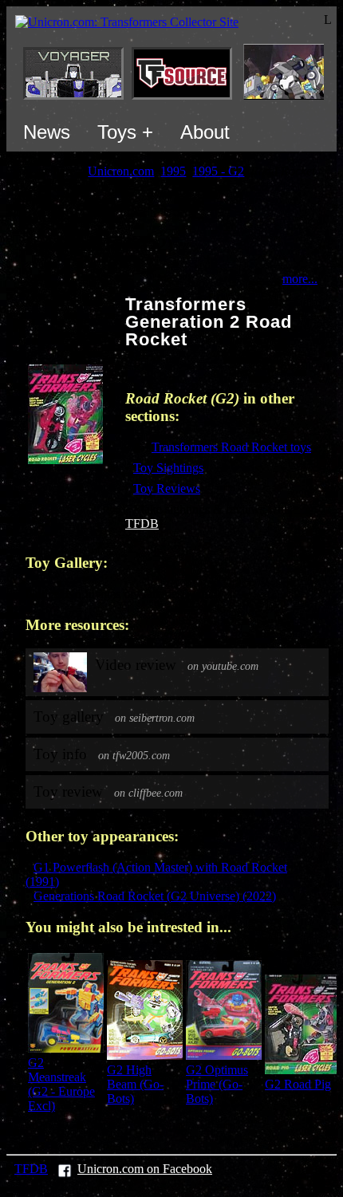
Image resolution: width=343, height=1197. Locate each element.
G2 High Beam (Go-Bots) (135, 1084)
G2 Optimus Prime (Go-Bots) (217, 1084)
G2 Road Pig (298, 1084)
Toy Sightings (168, 467)
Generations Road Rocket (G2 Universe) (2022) (155, 896)
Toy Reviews (166, 488)
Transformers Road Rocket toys (231, 447)
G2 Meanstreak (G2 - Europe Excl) (61, 1084)
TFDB (142, 523)
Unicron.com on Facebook (144, 1168)
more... (299, 278)
